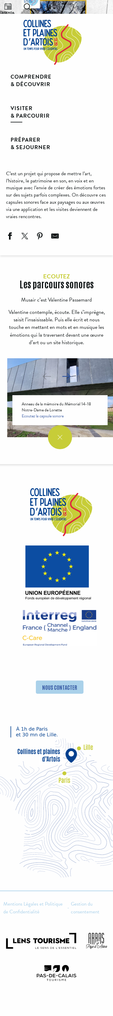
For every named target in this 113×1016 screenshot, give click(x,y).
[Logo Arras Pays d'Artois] (96, 940)
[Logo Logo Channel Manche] (59, 628)
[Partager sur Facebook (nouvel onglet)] (9, 237)
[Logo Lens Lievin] (41, 940)
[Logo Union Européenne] (56, 574)
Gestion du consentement (85, 907)
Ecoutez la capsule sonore (43, 416)
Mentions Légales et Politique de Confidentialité (33, 907)
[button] (27, 7)
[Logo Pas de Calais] (56, 973)
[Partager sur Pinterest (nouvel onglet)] (39, 237)
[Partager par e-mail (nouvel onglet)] (54, 237)
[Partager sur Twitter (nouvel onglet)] (24, 237)
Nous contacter (59, 687)
